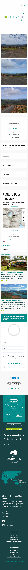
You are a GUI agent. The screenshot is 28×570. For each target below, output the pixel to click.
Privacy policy (14, 561)
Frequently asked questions (14, 541)
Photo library (14, 550)
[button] (22, 17)
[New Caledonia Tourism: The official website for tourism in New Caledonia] (9, 17)
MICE (14, 555)
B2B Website (14, 552)
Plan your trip (14, 537)
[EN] (22, 17)
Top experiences (14, 539)
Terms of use (7, 561)
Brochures (14, 535)
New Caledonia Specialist (14, 557)
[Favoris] (19, 17)
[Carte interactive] (16, 17)
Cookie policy (21, 561)
